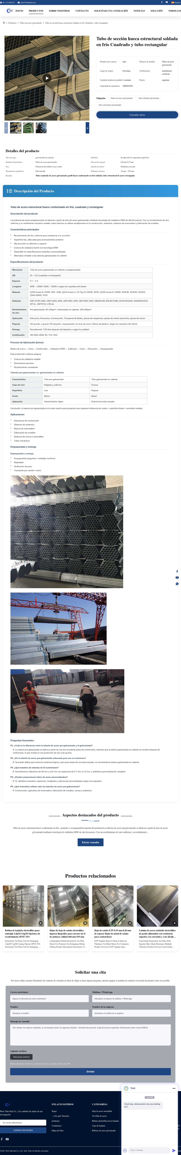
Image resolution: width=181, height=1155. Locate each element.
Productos (36, 10)
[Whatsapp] (177, 584)
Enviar (90, 1071)
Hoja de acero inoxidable (102, 1111)
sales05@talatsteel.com (28, 2)
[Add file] (125, 1150)
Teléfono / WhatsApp (102, 992)
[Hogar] (4, 22)
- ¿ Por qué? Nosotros (60, 1116)
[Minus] (174, 1088)
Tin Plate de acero (99, 1116)
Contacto (82, 10)
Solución (157, 10)
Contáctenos (56, 1125)
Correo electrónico (20, 992)
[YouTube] (177, 577)
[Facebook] (162, 2)
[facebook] (1, 1139)
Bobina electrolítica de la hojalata (105, 1121)
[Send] (174, 1150)
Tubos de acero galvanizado (31, 22)
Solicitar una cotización (111, 10)
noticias (139, 10)
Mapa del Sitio (57, 1130)
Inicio (19, 10)
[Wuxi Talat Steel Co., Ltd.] (10, 11)
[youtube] (7, 1139)
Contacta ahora (23, 947)
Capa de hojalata (98, 1125)
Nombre (14, 1006)
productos (56, 1121)
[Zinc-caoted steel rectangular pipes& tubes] (47, 78)
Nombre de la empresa (103, 1006)
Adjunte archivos (18, 1051)
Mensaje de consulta (20, 1021)
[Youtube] (167, 2)
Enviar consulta (90, 842)
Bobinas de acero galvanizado (104, 1130)
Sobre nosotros (59, 10)
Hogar (54, 1111)
